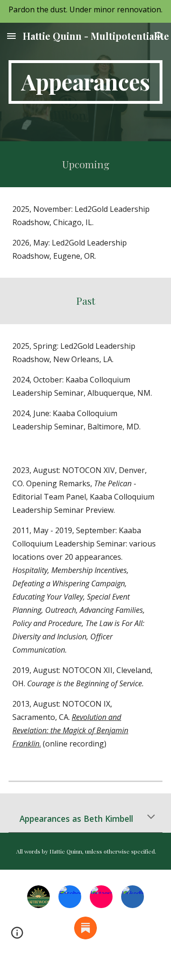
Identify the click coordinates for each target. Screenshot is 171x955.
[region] (85, 11)
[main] (85, 82)
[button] (11, 36)
